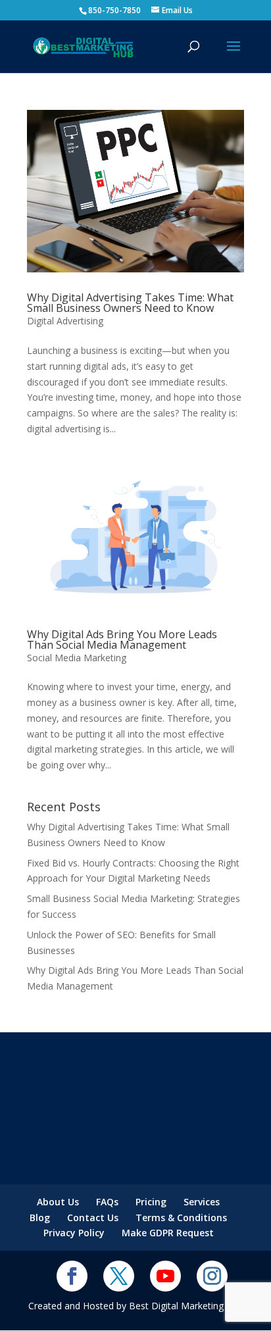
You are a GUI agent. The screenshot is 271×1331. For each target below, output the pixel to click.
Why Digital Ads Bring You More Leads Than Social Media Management (122, 639)
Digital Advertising (65, 320)
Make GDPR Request (168, 1232)
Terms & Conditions (181, 1217)
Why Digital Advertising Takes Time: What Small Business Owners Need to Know (130, 302)
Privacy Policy (74, 1232)
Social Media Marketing (76, 657)
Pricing (151, 1201)
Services (202, 1201)
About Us (58, 1201)
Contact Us (92, 1217)
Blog (40, 1217)
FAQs (107, 1201)
